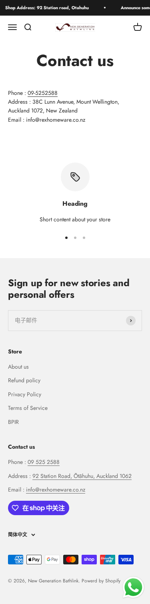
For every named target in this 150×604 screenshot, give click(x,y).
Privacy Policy (24, 394)
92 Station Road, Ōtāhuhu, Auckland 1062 (82, 476)
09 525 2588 (44, 462)
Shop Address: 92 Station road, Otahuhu (45, 7)
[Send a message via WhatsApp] (133, 587)
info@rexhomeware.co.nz (55, 490)
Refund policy (24, 380)
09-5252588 (43, 93)
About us (18, 367)
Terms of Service (28, 408)
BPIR (13, 422)
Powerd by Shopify (101, 580)
